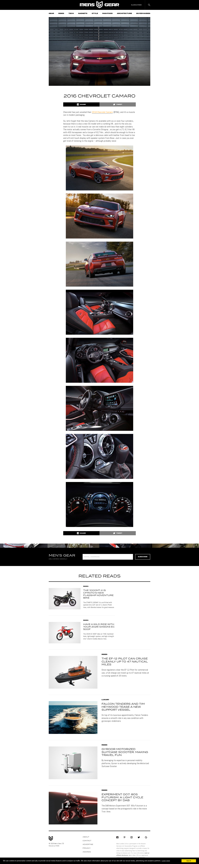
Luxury (105, 699)
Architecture (124, 13)
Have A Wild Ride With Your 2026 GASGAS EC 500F (99, 627)
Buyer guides (143, 13)
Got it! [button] (189, 861)
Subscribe (142, 557)
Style (95, 13)
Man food (107, 13)
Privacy (87, 848)
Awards (87, 852)
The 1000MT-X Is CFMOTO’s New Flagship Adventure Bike (98, 594)
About (86, 837)
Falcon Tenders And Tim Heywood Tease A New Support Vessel (123, 707)
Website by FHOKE (54, 846)
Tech (71, 13)
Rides (61, 13)
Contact (87, 841)
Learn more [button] (166, 861)
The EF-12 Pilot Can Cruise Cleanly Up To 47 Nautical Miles (125, 662)
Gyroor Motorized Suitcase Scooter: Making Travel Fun (125, 752)
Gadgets (82, 13)
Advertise (88, 844)
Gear (51, 13)
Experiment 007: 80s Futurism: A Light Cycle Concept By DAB (122, 798)
